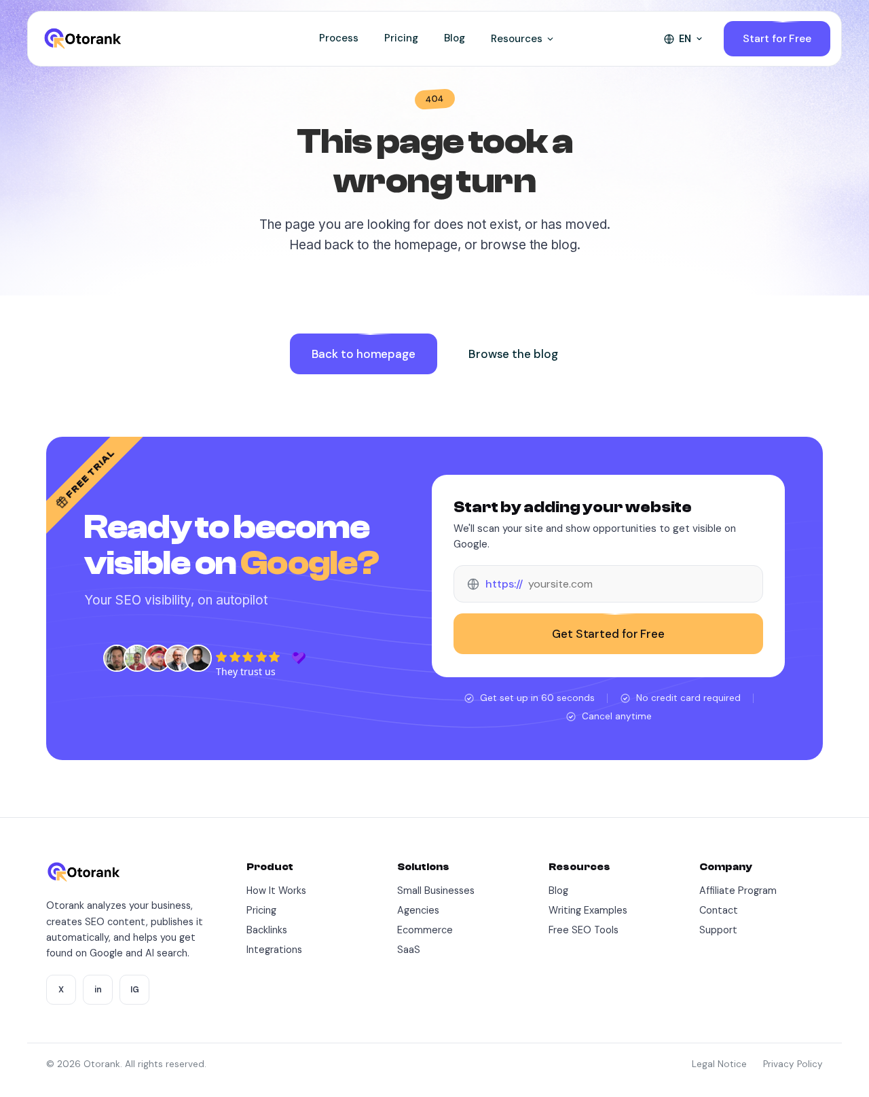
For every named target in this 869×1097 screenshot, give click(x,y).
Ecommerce (425, 930)
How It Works (276, 890)
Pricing (401, 38)
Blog (454, 38)
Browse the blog (513, 353)
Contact (718, 910)
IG (134, 989)
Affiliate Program (738, 890)
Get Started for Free (608, 633)
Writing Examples (588, 910)
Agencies (418, 910)
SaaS (408, 949)
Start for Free (777, 38)
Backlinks (266, 930)
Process (338, 38)
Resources (516, 39)
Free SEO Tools (583, 930)
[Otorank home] (82, 38)
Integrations (274, 949)
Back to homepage (363, 353)
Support (718, 930)
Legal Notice (719, 1064)
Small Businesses (436, 890)
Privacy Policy (793, 1064)
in (98, 989)
